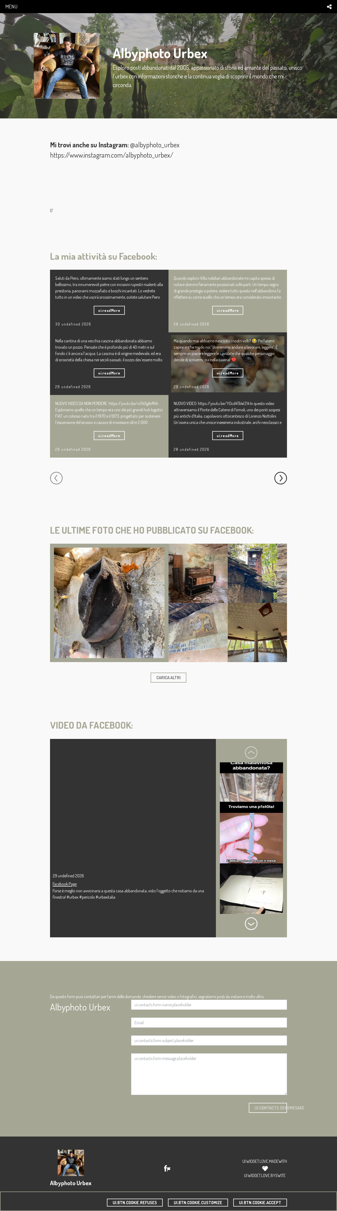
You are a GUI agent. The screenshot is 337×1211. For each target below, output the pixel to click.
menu (11, 6)
